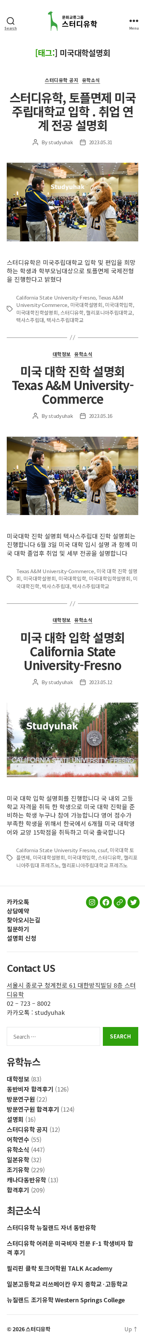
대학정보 (62, 354)
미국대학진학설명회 (37, 312)
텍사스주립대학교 (65, 319)
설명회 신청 (21, 938)
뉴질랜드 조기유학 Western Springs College (66, 1299)
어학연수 (18, 1139)
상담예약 (18, 910)
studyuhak (61, 142)
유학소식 (91, 80)
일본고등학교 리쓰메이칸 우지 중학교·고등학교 (67, 1283)
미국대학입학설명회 (109, 578)
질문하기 (18, 928)
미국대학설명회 (86, 304)
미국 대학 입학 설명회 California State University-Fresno (72, 650)
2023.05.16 (100, 415)
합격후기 (18, 1189)
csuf (102, 850)
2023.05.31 (100, 142)
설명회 (15, 1119)
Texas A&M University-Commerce (55, 571)
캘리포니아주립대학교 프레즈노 (95, 865)
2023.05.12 (100, 681)
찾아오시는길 (23, 919)
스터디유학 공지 (61, 80)
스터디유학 (72, 312)
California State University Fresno (55, 850)
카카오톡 (18, 901)
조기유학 (18, 1169)
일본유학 (18, 1159)
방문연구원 (21, 1099)
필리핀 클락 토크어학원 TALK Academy (59, 1268)
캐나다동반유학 (26, 1179)
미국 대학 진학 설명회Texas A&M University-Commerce (73, 384)
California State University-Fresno (55, 297)
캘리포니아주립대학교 (109, 312)
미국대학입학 (119, 304)
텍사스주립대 (30, 319)
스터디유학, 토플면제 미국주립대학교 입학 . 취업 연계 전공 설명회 (72, 110)
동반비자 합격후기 (30, 1088)
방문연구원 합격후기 (33, 1109)
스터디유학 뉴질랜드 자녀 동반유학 (51, 1227)
